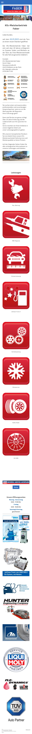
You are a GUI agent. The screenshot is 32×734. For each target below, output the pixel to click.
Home (16, 487)
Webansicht (28, 729)
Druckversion (5, 729)
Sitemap (10, 729)
